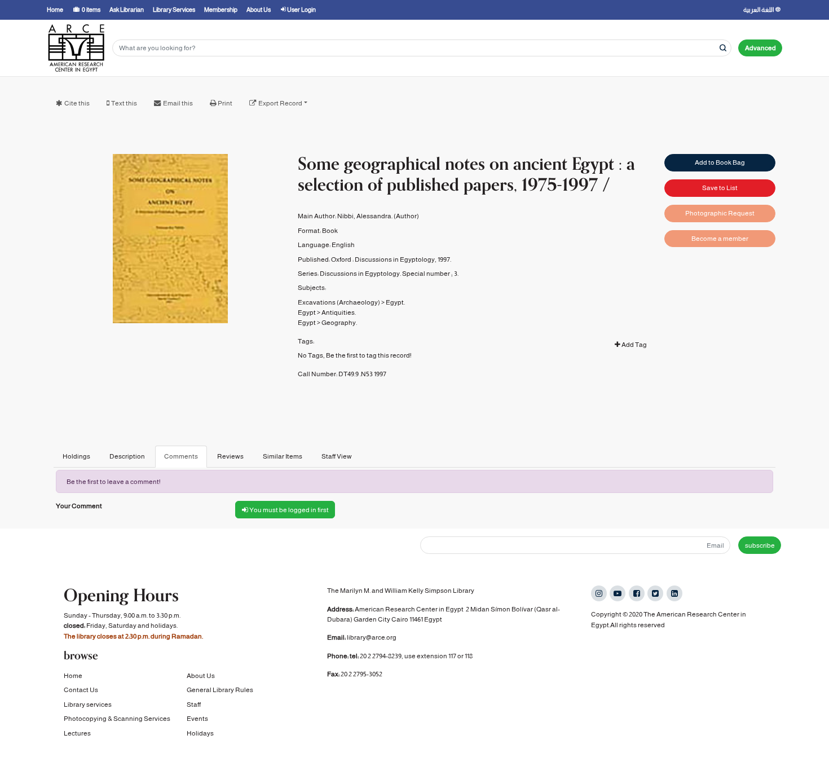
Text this (124, 103)
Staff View (336, 456)
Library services (88, 704)
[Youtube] (617, 593)
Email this (178, 103)
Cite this (77, 103)
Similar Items (282, 456)
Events (197, 719)
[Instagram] (599, 593)
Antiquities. (338, 312)
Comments (181, 456)
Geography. (339, 323)
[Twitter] (655, 593)
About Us (201, 676)
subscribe (760, 545)
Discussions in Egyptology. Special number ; (386, 274)
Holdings (76, 456)
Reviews (230, 456)
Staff (194, 704)
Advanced (760, 48)
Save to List (720, 188)
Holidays (200, 733)
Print (225, 103)
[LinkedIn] (674, 593)
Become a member (719, 239)
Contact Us (81, 690)
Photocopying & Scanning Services (117, 719)
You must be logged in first (288, 510)
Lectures (77, 733)
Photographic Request (720, 213)
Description (127, 456)
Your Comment (79, 506)
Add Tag (633, 345)
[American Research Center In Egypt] (76, 48)
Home (73, 676)
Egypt (307, 312)
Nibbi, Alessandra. (365, 216)
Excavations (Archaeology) (339, 302)
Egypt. (395, 302)
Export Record (280, 103)
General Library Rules (220, 690)
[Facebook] (637, 593)
